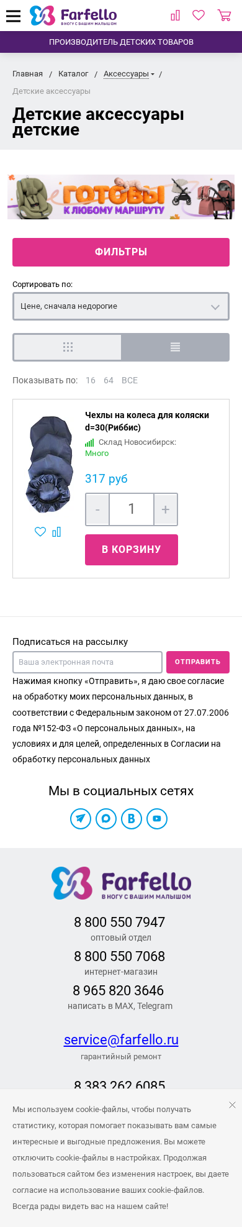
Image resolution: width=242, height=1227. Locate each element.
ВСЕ (130, 380)
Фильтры (121, 252)
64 (109, 380)
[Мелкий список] (175, 347)
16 (91, 380)
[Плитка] (66, 347)
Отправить (198, 662)
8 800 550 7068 (119, 956)
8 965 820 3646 (118, 990)
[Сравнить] (58, 531)
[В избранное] (42, 531)
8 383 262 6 (108, 1086)
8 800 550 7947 (119, 922)
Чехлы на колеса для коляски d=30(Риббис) (147, 421)
